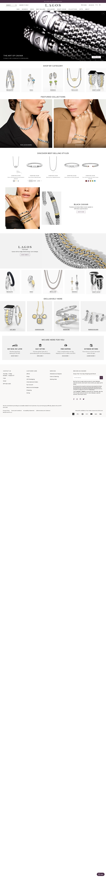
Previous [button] (5, 170)
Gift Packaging (31, 379)
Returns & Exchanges (33, 387)
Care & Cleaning (54, 376)
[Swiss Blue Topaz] (95, 181)
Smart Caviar (61, 9)
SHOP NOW (96, 57)
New (18, 9)
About (87, 9)
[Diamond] (18, 181)
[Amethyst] (88, 181)
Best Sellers (40, 9)
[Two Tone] (16, 181)
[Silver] (14, 181)
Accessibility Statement (28, 410)
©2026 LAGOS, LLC (7, 412)
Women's (25, 9)
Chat (4, 378)
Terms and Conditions (16, 410)
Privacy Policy (91, 389)
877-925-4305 (7, 383)
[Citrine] (90, 181)
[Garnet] (86, 181)
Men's (32, 9)
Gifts (81, 9)
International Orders (32, 382)
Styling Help (53, 379)
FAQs (28, 376)
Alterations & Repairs (56, 373)
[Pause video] (103, 13)
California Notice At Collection (43, 410)
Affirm (28, 373)
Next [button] (41, 181)
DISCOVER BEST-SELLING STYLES (53, 153)
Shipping (29, 390)
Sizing (28, 393)
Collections (72, 9)
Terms (81, 389)
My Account (30, 384)
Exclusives (51, 9)
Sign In (92, 5)
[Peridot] (93, 181)
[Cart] (99, 5)
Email (4, 381)
